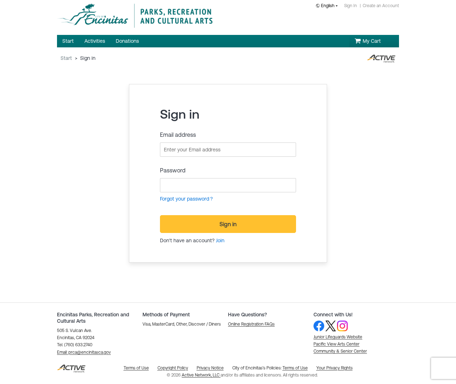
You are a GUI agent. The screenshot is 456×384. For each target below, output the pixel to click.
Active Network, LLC (201, 375)
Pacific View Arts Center (336, 344)
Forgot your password (184, 199)
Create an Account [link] (381, 5)
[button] (84, 352)
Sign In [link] (350, 5)
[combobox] (328, 6)
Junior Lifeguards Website (338, 336)
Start (66, 58)
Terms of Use (295, 367)
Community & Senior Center (340, 351)
